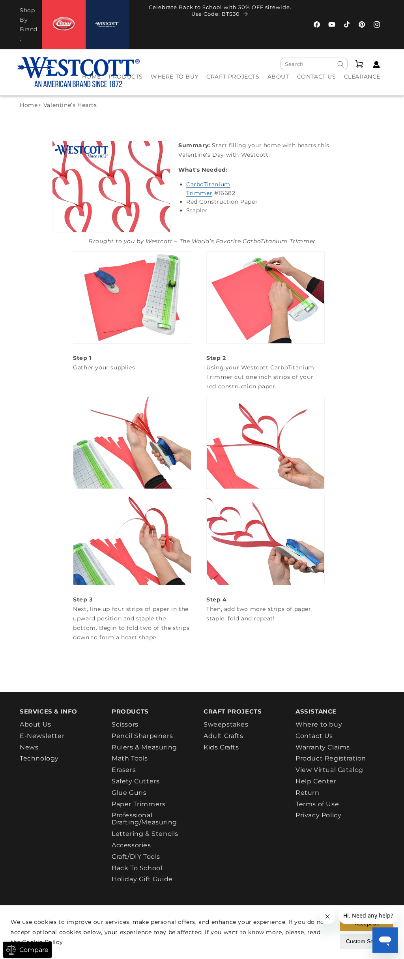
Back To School (137, 868)
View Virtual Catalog (329, 770)
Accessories (131, 845)
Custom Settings (366, 941)
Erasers (124, 770)
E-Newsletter (42, 736)
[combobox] (314, 64)
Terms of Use (317, 804)
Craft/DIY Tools (136, 856)
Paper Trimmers (138, 804)
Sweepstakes (226, 724)
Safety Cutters (135, 781)
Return (308, 792)
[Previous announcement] (136, 12)
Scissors (125, 724)
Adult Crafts (223, 736)
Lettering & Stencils (145, 833)
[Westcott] (107, 25)
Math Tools (130, 758)
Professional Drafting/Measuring (144, 818)
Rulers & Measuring (144, 747)
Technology (39, 758)
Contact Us (314, 736)
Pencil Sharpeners (142, 736)
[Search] (341, 64)
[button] (126, 82)
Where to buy (319, 724)
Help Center (316, 781)
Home (28, 105)
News (29, 747)
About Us (35, 724)
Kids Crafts (221, 747)
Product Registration (331, 758)
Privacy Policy (318, 815)
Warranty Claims (323, 747)
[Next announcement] (304, 12)
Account (374, 64)
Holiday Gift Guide (142, 879)
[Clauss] (64, 24)
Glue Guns (129, 792)
